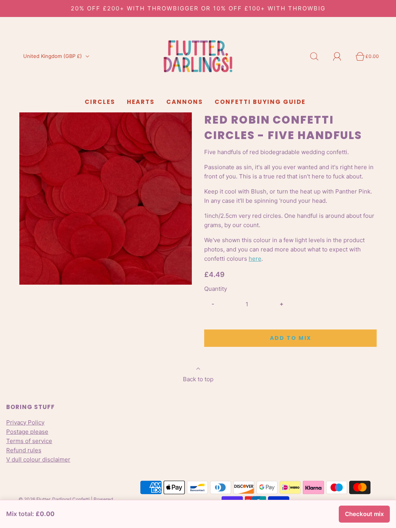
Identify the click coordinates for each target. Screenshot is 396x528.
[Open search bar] (318, 56)
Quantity (215, 288)
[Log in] (341, 56)
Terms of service (29, 441)
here (255, 258)
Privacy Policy (25, 422)
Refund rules (23, 450)
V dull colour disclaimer (38, 459)
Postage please (27, 431)
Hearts (141, 102)
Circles (100, 102)
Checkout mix (364, 514)
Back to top (198, 379)
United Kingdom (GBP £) (53, 56)
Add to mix (290, 338)
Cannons (184, 102)
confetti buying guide (260, 102)
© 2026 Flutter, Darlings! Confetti (54, 499)
